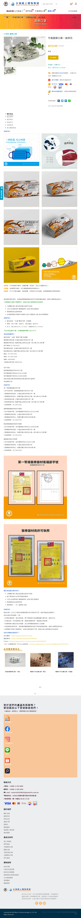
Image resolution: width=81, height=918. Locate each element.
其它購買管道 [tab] (11, 128)
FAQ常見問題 (8, 878)
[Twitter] (62, 101)
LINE (7, 754)
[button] (76, 4)
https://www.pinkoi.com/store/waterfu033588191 (28, 641)
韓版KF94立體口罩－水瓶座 (64, 672)
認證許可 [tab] (10, 122)
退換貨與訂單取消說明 (11, 875)
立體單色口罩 (31, 17)
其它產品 (41, 17)
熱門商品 (30, 10)
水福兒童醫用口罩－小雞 (12, 672)
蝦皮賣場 (8, 764)
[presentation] (39, 687)
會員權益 (7, 880)
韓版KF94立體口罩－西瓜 (38, 672)
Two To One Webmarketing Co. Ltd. (67, 913)
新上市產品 (17, 11)
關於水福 (7, 813)
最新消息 (7, 816)
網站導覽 (7, 833)
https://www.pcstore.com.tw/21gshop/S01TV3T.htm (49, 644)
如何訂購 (7, 866)
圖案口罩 (52, 10)
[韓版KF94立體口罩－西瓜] (40, 660)
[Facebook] (59, 101)
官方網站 (8, 722)
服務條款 (7, 883)
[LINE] (69, 101)
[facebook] (36, 903)
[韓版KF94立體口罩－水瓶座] (66, 660)
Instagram (9, 743)
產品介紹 (7, 822)
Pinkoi (7, 775)
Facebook (8, 732)
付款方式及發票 (9, 869)
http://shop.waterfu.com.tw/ (21, 636)
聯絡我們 (7, 827)
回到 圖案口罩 (11, 34)
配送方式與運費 (9, 872)
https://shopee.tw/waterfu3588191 (24, 638)
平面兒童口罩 (18, 17)
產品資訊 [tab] (10, 119)
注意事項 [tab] (10, 125)
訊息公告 (7, 819)
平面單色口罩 (40, 10)
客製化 (6, 824)
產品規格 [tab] (10, 117)
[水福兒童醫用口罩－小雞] (15, 660)
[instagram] (40, 903)
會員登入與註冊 (9, 830)
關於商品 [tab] (10, 114)
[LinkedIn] (66, 101)
